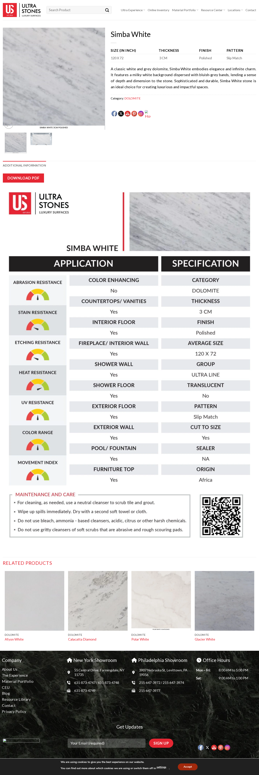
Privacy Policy (14, 711)
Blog (6, 693)
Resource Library (16, 699)
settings (161, 767)
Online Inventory (158, 10)
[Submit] (107, 10)
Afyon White (14, 639)
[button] (8, 124)
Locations (234, 10)
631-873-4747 (84, 682)
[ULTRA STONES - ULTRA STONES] (22, 10)
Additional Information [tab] (24, 165)
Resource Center (212, 10)
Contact (251, 10)
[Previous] (9, 79)
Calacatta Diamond (82, 639)
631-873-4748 (108, 682)
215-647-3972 (150, 682)
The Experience (15, 675)
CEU (6, 687)
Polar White (140, 639)
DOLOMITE (132, 98)
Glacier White (205, 639)
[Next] (98, 79)
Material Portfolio (184, 10)
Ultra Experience (132, 10)
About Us (9, 669)
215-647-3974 (173, 682)
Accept (188, 767)
